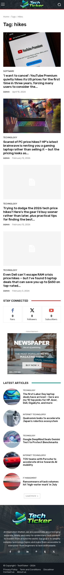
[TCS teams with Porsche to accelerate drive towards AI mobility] (12, 460)
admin (6, 92)
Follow (32, 308)
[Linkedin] (27, 552)
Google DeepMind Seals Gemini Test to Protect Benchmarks (41, 441)
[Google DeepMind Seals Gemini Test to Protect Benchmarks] (12, 439)
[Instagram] (19, 552)
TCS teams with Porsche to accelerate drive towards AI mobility (40, 462)
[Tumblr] (45, 552)
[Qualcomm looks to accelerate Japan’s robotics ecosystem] (12, 418)
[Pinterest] (36, 552)
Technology (10, 137)
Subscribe (51, 308)
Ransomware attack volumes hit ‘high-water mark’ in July (41, 483)
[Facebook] (10, 552)
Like (13, 308)
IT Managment (30, 478)
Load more (31, 495)
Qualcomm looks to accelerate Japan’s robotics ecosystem (41, 420)
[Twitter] (54, 552)
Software (8, 71)
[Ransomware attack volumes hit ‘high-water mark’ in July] (12, 481)
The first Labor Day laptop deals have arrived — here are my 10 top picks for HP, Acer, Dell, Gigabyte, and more (41, 398)
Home (6, 16)
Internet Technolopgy (34, 414)
